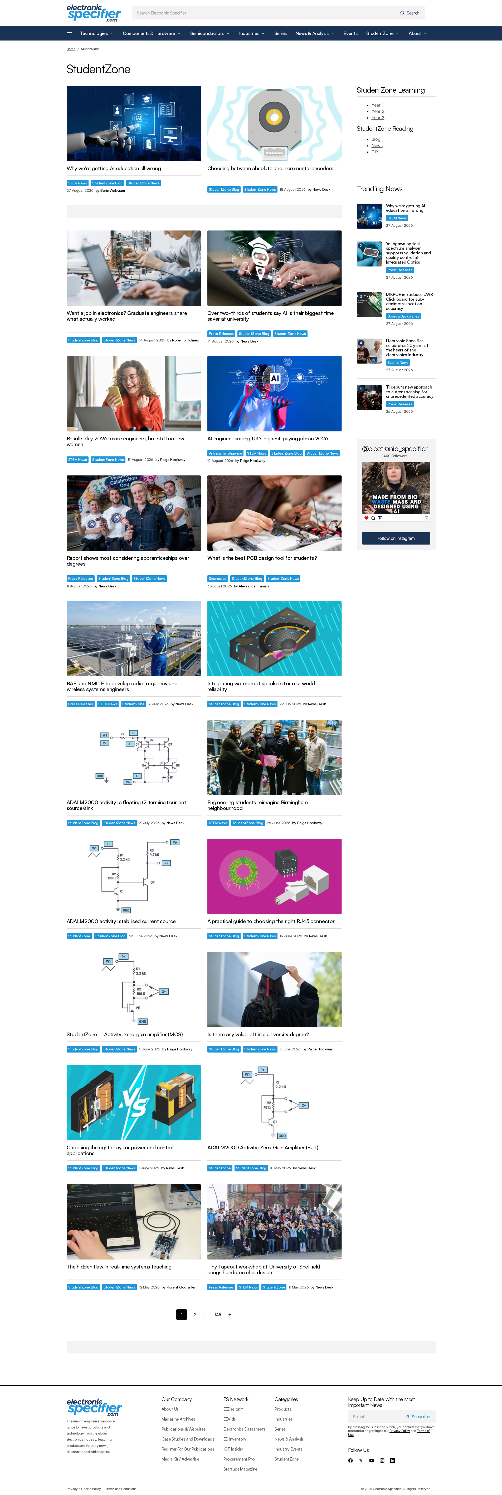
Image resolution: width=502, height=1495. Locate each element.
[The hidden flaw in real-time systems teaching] (134, 1222)
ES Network (235, 1399)
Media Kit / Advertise (180, 1459)
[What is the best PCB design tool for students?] (274, 513)
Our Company (177, 1399)
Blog (376, 139)
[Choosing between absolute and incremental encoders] (274, 123)
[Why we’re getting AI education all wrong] (134, 123)
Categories (286, 1399)
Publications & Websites (184, 1429)
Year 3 (378, 117)
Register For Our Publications (188, 1449)
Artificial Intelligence (225, 453)
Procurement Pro (239, 1459)
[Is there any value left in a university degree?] (274, 989)
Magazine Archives (178, 1419)
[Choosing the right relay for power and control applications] (134, 1103)
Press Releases (221, 333)
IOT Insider (233, 1449)
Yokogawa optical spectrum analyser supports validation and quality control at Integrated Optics (408, 253)
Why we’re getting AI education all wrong (405, 208)
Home (71, 49)
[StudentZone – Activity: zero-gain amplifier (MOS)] (134, 989)
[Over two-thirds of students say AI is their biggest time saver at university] (274, 268)
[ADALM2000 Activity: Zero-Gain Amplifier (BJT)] (274, 1103)
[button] (69, 33)
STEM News (77, 183)
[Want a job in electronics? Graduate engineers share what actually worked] (134, 268)
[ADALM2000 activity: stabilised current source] (134, 876)
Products (283, 1409)
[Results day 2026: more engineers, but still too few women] (134, 393)
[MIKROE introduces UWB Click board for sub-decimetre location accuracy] (369, 304)
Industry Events (288, 1449)
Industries (284, 1419)
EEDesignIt (233, 1409)
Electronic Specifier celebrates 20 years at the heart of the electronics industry (407, 348)
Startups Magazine (240, 1469)
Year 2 (378, 111)
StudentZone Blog (107, 183)
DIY (375, 151)
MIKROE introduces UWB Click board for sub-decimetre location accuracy (409, 301)
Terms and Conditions (120, 1489)
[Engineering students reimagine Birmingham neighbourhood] (274, 757)
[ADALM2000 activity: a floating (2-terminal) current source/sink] (134, 757)
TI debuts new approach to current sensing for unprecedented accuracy (409, 392)
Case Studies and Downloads (188, 1439)
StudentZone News (143, 183)
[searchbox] (265, 13)
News (377, 145)
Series (280, 1429)
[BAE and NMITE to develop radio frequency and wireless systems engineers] (134, 638)
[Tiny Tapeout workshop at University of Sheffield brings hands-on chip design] (274, 1222)
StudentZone (133, 704)
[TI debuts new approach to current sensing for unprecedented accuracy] (369, 397)
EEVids (229, 1419)
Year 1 (378, 105)
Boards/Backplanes (403, 316)
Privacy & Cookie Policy (84, 1489)
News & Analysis (289, 1439)
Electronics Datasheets (244, 1429)
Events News (398, 362)
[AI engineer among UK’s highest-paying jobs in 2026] (274, 393)
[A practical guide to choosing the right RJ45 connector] (274, 876)
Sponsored (218, 578)
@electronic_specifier (395, 448)
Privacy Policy (399, 1431)
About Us (170, 1409)
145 (218, 1314)
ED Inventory (234, 1439)
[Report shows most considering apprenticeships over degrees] (134, 513)
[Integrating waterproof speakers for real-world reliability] (274, 638)
